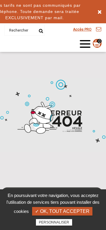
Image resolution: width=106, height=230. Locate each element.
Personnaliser (54, 222)
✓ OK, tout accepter (62, 211)
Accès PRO (82, 29)
